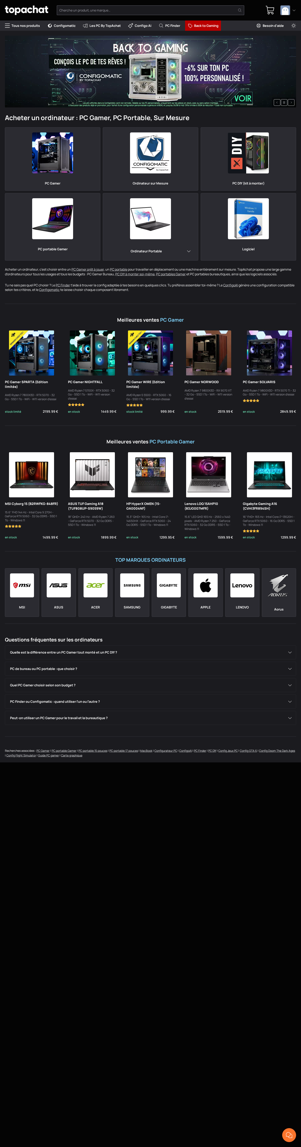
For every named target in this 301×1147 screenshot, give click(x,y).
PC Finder (172, 25)
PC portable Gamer (64, 751)
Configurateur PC (165, 751)
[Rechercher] (239, 10)
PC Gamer (172, 319)
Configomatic (65, 25)
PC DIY (212, 751)
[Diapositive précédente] (277, 102)
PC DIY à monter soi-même (135, 274)
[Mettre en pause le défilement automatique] (284, 102)
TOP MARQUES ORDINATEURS (150, 559)
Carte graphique (71, 755)
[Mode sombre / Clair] (294, 26)
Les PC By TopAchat (105, 25)
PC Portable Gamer (172, 441)
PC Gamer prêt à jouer (87, 269)
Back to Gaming (206, 25)
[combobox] (288, 10)
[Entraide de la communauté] (289, 1135)
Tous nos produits (25, 25)
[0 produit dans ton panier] (270, 10)
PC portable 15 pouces (92, 751)
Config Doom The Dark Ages (277, 751)
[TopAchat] (26, 10)
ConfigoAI (230, 285)
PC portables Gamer (171, 274)
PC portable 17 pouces (123, 751)
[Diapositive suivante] (291, 102)
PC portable (118, 269)
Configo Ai (143, 25)
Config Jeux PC (228, 751)
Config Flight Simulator (21, 755)
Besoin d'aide (273, 25)
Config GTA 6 (248, 751)
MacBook (146, 751)
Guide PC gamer (48, 755)
